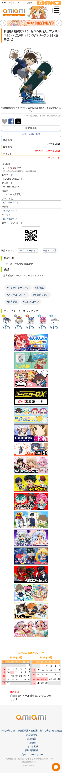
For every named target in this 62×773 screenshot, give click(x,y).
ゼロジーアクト (11, 202)
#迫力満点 (12, 301)
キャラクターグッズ (28, 250)
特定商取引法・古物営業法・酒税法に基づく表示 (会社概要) (32, 730)
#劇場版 (39, 287)
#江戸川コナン (31, 301)
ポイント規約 (31, 746)
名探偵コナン (10, 210)
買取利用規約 (31, 750)
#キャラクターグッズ (18, 287)
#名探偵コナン (41, 294)
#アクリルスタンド (17, 294)
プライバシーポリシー (31, 754)
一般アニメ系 (49, 250)
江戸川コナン (10, 218)
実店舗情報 (31, 734)
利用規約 (31, 742)
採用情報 (31, 738)
